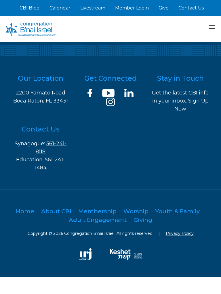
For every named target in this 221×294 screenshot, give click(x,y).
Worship (135, 211)
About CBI (56, 211)
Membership (97, 211)
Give (164, 8)
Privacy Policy (180, 233)
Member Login (132, 8)
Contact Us (191, 8)
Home (25, 211)
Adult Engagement (98, 219)
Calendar (60, 8)
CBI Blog (30, 8)
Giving (143, 219)
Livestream (92, 8)
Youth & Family (177, 211)
